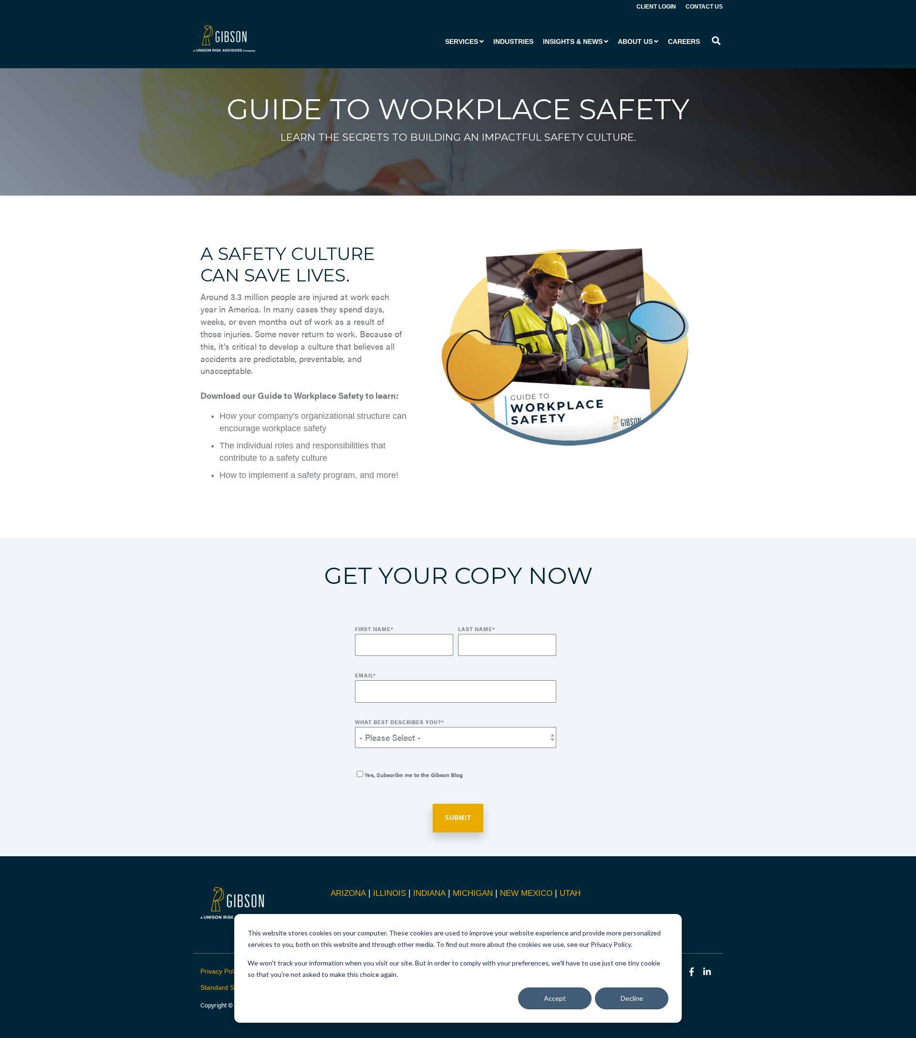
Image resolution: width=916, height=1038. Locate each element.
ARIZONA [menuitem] (348, 893)
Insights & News (573, 41)
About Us (635, 41)
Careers (684, 41)
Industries (513, 41)
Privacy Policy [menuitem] (221, 971)
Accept (555, 998)
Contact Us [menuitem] (704, 6)
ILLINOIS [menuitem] (389, 893)
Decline (632, 998)
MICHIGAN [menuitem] (473, 893)
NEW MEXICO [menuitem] (526, 893)
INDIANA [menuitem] (429, 893)
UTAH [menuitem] (570, 893)
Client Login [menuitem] (656, 6)
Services (461, 41)
